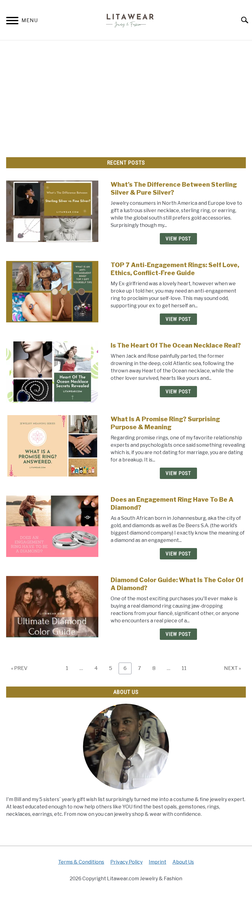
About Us (183, 862)
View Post (178, 239)
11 (186, 668)
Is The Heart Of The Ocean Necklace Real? (176, 345)
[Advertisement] (126, 96)
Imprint (157, 862)
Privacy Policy (126, 862)
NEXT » (232, 668)
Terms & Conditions (81, 862)
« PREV (19, 668)
